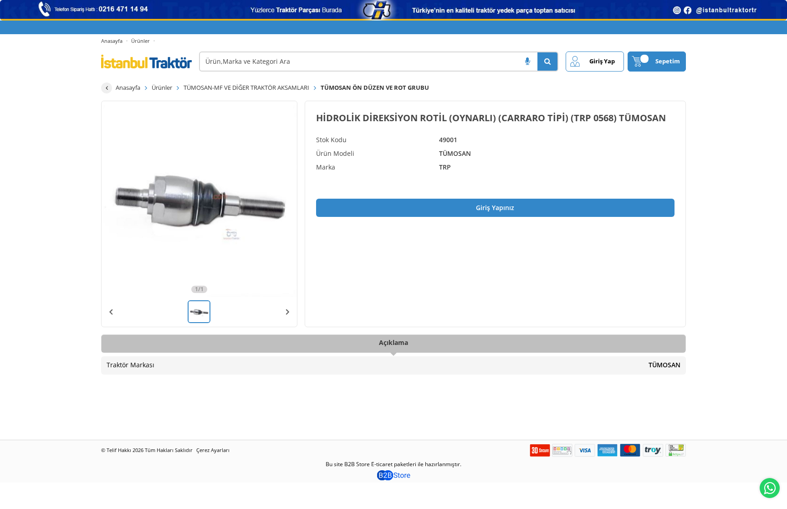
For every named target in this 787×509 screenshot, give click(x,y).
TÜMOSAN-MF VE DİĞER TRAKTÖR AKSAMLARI (246, 87)
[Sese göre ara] (527, 61)
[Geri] (106, 87)
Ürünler (140, 40)
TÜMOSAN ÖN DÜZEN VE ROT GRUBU (375, 87)
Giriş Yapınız (495, 207)
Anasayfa (112, 40)
